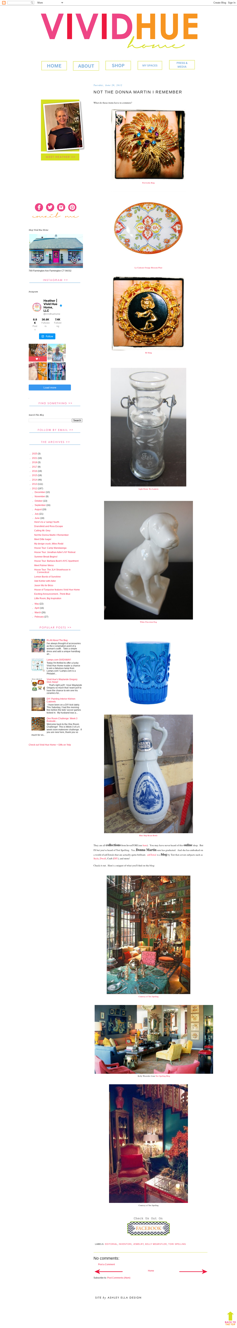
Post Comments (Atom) (118, 1277)
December (40, 492)
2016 (35, 471)
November (40, 496)
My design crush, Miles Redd (48, 543)
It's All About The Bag (57, 640)
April (37, 608)
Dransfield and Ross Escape (48, 526)
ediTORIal (111, 1244)
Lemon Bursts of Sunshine (47, 576)
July (37, 514)
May (37, 603)
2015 (35, 475)
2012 (35, 488)
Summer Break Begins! (45, 556)
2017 (35, 467)
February (39, 616)
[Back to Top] (230, 1319)
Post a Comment (106, 1264)
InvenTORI (125, 1244)
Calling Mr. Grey (42, 530)
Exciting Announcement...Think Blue (52, 594)
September (40, 505)
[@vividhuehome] (37, 307)
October (39, 501)
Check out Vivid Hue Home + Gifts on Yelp (50, 745)
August (38, 509)
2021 (35, 458)
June (37, 518)
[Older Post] (193, 1271)
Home (151, 1270)
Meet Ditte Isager (42, 539)
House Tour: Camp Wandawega (50, 548)
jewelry (138, 1244)
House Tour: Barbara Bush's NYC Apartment (56, 561)
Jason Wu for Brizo (43, 585)
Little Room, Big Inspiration (47, 598)
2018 (35, 462)
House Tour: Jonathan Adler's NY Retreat (54, 552)
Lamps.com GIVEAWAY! (59, 659)
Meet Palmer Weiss (44, 565)
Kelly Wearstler (156, 1244)
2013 (35, 484)
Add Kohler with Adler (45, 581)
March (38, 612)
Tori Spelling (177, 1244)
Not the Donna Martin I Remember (51, 535)
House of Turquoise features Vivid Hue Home (57, 589)
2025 (35, 453)
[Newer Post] (109, 1271)
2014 (35, 479)
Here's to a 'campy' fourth (46, 522)
